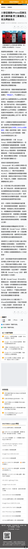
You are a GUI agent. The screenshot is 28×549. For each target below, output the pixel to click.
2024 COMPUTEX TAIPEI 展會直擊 (11, 507)
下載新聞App (7, 531)
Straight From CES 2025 (9, 484)
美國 (9, 320)
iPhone (15, 320)
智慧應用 (10, 7)
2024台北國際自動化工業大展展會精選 (13, 499)
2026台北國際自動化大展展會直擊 (11, 427)
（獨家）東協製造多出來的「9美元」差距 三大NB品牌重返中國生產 (14, 348)
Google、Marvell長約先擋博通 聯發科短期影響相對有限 (14, 342)
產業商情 (3, 7)
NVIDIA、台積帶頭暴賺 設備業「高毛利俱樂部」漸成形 (15, 337)
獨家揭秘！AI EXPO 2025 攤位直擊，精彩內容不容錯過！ (13, 475)
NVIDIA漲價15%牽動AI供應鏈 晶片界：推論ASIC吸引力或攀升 (14, 358)
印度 (4, 320)
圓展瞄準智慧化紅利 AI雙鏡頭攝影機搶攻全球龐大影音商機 (15, 408)
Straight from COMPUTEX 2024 (11, 503)
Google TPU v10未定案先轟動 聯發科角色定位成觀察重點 (14, 353)
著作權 (21, 525)
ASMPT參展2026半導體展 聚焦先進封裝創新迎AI (14, 403)
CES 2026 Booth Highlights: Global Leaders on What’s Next (12, 444)
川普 (21, 320)
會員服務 (9, 525)
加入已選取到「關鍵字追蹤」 (10, 324)
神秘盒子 (10, 95)
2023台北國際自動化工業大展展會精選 (13, 520)
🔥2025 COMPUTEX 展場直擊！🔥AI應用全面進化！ (13, 463)
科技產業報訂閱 (15, 525)
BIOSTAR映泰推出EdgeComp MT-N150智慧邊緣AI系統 (13, 413)
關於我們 (4, 525)
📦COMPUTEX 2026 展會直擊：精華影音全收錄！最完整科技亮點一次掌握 (13, 432)
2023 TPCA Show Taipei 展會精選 (11, 512)
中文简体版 (11, 529)
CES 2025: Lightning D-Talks (10, 480)
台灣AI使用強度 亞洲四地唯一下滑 (13, 398)
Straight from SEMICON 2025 (10, 454)
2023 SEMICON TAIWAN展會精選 (11, 516)
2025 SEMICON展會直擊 (9, 458)
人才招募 (18, 526)
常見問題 (12, 526)
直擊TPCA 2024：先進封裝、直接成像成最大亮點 (14, 489)
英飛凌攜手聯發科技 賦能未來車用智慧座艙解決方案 (15, 394)
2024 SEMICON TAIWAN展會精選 (11, 495)
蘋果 (4, 321)
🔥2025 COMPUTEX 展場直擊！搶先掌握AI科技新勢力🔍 (13, 469)
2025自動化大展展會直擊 (9, 450)
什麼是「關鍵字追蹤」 (9, 327)
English (17, 529)
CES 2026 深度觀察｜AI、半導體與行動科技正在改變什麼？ (13, 438)
